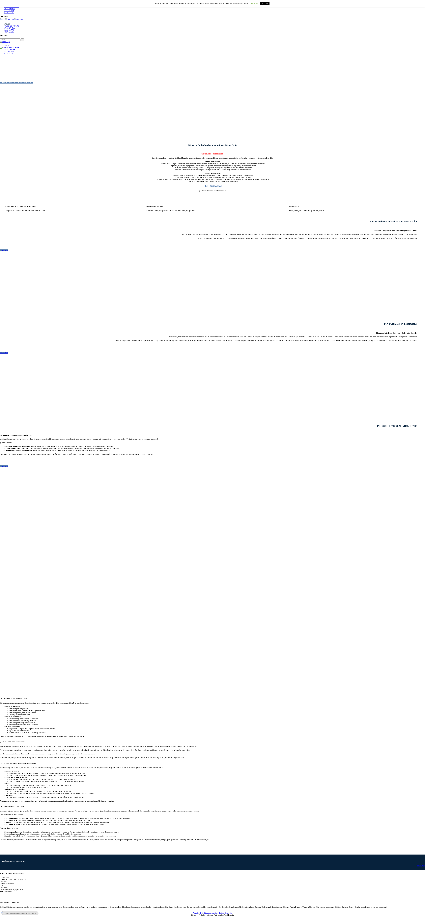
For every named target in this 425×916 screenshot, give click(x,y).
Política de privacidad (209, 913)
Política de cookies (225, 913)
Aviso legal (197, 913)
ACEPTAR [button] (265, 3)
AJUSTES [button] (254, 3)
